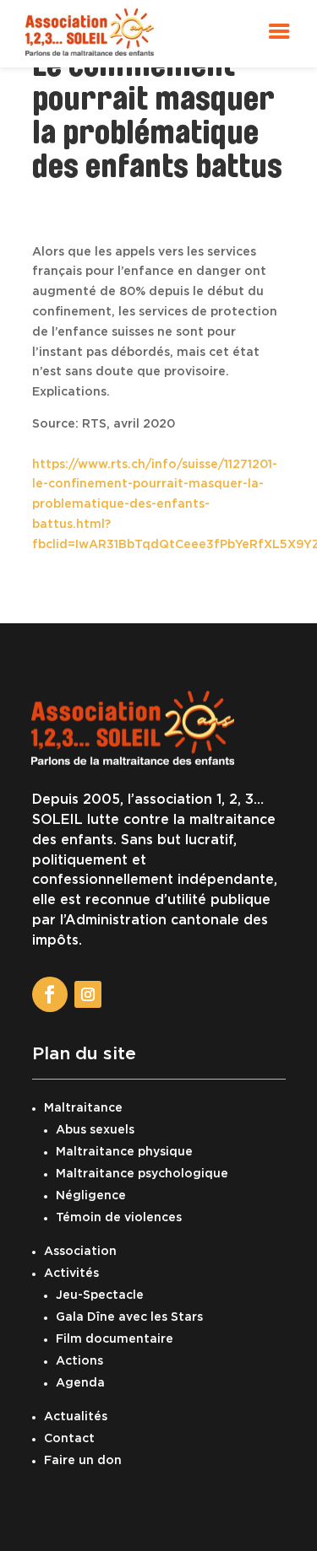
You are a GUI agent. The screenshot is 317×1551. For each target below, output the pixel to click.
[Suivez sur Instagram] (87, 994)
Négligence (91, 1196)
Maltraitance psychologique (142, 1174)
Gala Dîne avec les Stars (129, 1317)
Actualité (72, 1417)
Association (80, 1251)
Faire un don (83, 1461)
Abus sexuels (95, 1130)
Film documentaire (114, 1339)
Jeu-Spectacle (100, 1295)
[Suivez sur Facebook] (50, 994)
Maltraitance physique (124, 1152)
